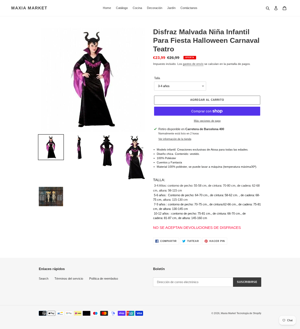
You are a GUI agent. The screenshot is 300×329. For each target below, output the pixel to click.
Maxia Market (29, 8)
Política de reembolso (103, 278)
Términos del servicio (68, 278)
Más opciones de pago (207, 120)
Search (43, 278)
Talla (157, 78)
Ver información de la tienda (174, 139)
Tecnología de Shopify (249, 313)
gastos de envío (193, 63)
